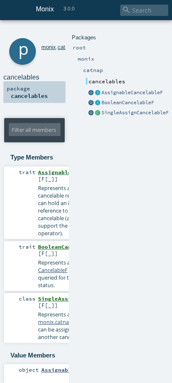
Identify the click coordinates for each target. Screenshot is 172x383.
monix (48, 47)
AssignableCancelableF (132, 92)
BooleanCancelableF (127, 102)
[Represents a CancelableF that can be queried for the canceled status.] (97, 103)
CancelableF (53, 270)
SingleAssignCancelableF (135, 113)
